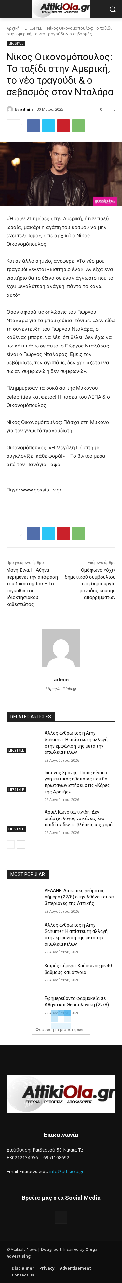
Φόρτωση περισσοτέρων (59, 1029)
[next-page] (21, 844)
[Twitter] (48, 125)
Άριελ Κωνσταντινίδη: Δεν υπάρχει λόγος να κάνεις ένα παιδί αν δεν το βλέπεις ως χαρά (79, 818)
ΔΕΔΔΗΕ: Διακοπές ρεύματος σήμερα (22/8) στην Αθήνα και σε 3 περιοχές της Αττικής (79, 897)
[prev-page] (11, 844)
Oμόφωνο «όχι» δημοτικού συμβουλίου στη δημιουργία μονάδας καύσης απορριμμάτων (90, 583)
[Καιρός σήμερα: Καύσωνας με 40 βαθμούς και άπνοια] (23, 974)
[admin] (11, 109)
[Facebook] (33, 125)
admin (26, 109)
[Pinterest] (63, 125)
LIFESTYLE (33, 28)
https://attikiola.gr (61, 689)
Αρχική (13, 28)
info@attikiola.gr (66, 1171)
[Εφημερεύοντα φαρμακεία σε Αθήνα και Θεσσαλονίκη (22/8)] (23, 1006)
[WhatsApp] (78, 125)
